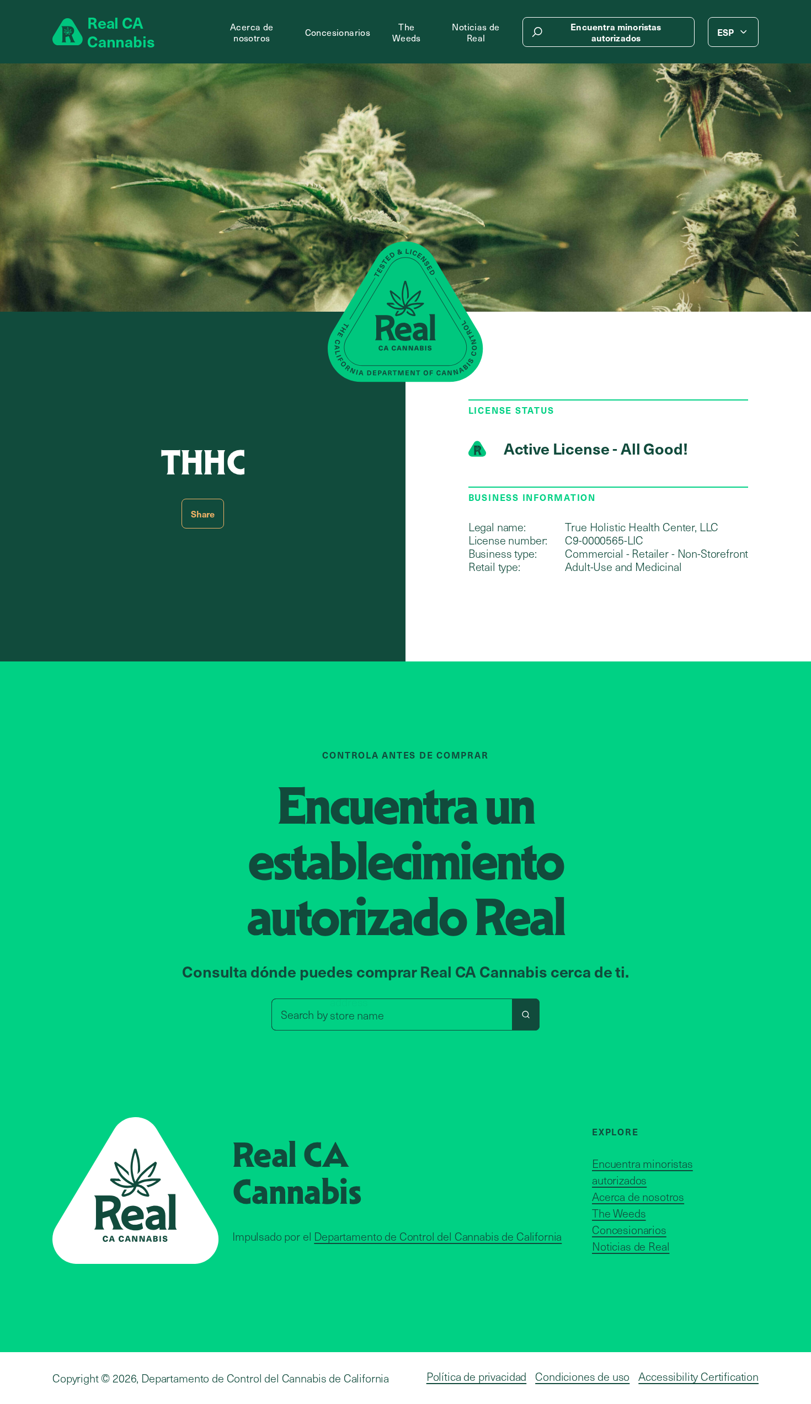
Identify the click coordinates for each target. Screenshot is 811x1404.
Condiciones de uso (582, 1376)
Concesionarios (338, 32)
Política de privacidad (476, 1376)
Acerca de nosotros (252, 32)
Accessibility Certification (698, 1376)
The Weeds (406, 32)
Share (203, 514)
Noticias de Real (475, 32)
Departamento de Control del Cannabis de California (438, 1236)
